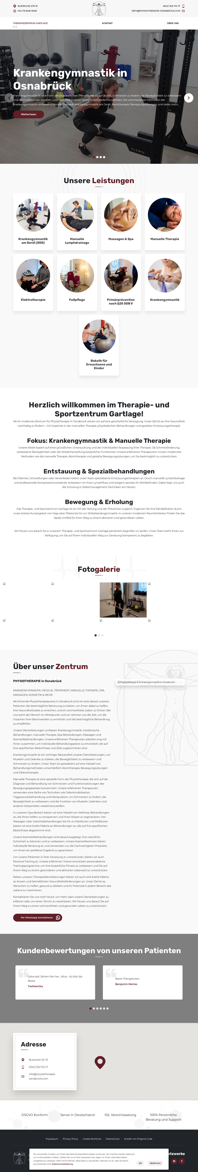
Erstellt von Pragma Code (138, 1139)
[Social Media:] (173, 1161)
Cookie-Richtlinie (92, 1139)
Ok (140, 1163)
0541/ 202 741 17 (171, 6)
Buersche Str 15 (28, 6)
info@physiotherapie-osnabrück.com (156, 10)
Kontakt (107, 23)
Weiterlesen (28, 114)
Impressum (52, 1139)
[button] (188, 98)
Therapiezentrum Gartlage (30, 23)
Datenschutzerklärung (62, 1164)
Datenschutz (113, 1139)
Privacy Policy (70, 1139)
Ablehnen (155, 1163)
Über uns (173, 23)
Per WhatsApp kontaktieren (37, 917)
